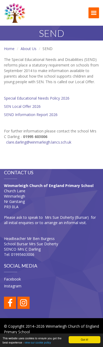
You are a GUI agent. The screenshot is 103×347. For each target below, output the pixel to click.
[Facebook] (10, 303)
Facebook (12, 279)
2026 (36, 106)
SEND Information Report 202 (29, 114)
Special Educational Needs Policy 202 (35, 98)
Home (9, 48)
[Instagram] (23, 303)
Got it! (84, 339)
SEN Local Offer (17, 106)
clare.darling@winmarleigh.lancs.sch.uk (38, 142)
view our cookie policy (38, 342)
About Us (28, 48)
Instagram (12, 285)
